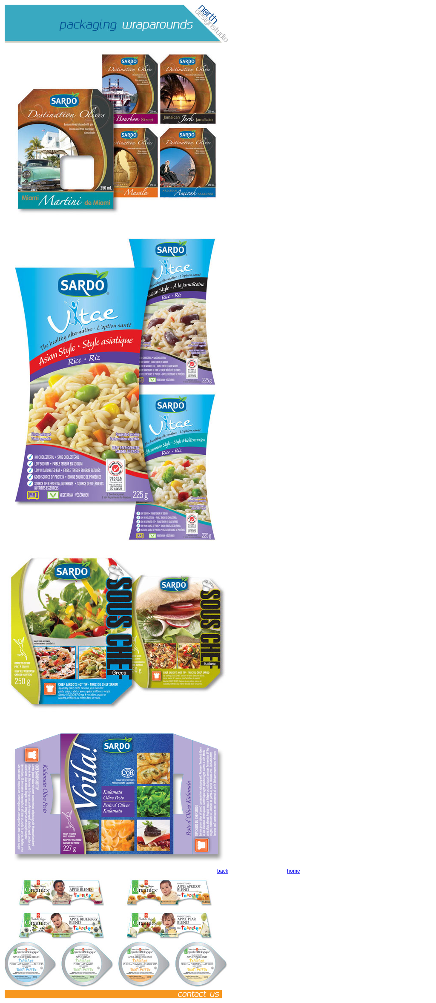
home (293, 871)
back (222, 871)
